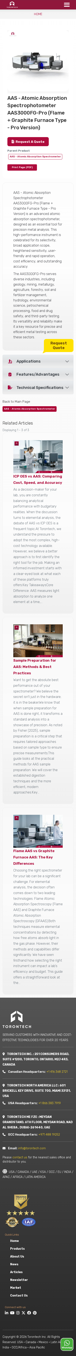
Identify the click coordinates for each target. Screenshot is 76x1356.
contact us (19, 1157)
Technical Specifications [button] (39, 387)
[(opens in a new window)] (7, 1313)
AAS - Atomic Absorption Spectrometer (35, 156)
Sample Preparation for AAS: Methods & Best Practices (34, 666)
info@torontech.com (32, 1148)
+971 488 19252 (49, 1134)
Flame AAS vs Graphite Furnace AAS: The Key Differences (33, 857)
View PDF (22, 167)
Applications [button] (28, 361)
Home (38, 14)
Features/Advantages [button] (37, 374)
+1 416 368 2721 (57, 1072)
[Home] (11, 4)
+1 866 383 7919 (49, 1103)
